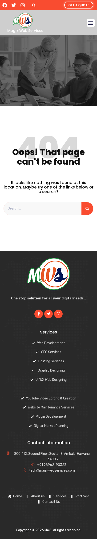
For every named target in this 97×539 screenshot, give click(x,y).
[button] (33, 5)
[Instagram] (22, 5)
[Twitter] (13, 5)
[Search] (87, 208)
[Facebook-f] (38, 314)
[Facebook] (4, 5)
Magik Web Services (25, 30)
